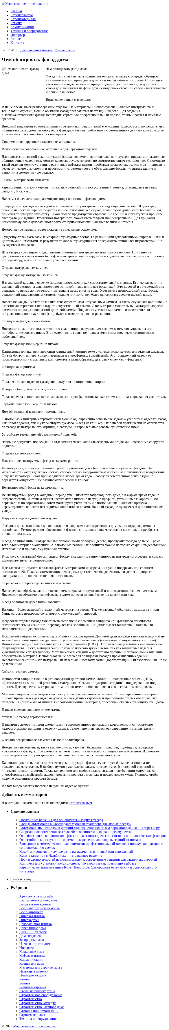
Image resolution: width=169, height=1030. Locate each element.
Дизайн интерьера (33, 932)
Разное (16, 39)
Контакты (18, 43)
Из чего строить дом (34, 944)
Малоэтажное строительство (34, 1026)
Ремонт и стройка (32, 987)
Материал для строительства (40, 967)
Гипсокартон (29, 920)
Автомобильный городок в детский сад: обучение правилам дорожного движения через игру (89, 828)
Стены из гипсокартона (37, 991)
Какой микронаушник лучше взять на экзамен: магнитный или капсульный (76, 851)
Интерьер (18, 35)
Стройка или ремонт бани (39, 1011)
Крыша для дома (31, 963)
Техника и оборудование (29, 31)
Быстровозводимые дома (38, 900)
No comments (65, 50)
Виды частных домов (35, 904)
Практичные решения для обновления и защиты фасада (61, 820)
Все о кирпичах (31, 912)
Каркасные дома (31, 951)
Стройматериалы (23, 19)
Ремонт (16, 23)
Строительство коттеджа (37, 1003)
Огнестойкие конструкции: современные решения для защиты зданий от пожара (80, 840)
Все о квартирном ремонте (39, 908)
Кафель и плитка (32, 955)
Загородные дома (32, 940)
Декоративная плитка (36, 50)
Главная (16, 11)
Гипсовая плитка (32, 916)
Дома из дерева (30, 936)
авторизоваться (80, 803)
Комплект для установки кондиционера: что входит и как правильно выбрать (77, 863)
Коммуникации (22, 27)
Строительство (22, 15)
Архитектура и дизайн (36, 896)
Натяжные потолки (33, 971)
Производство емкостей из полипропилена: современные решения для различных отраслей (88, 859)
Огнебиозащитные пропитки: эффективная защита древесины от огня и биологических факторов (93, 836)
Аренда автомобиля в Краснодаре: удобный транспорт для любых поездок (75, 824)
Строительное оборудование (40, 995)
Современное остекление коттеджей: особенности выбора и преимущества (75, 832)
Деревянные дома (32, 928)
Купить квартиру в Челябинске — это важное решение (60, 855)
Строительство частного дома (41, 1007)
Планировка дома (32, 975)
